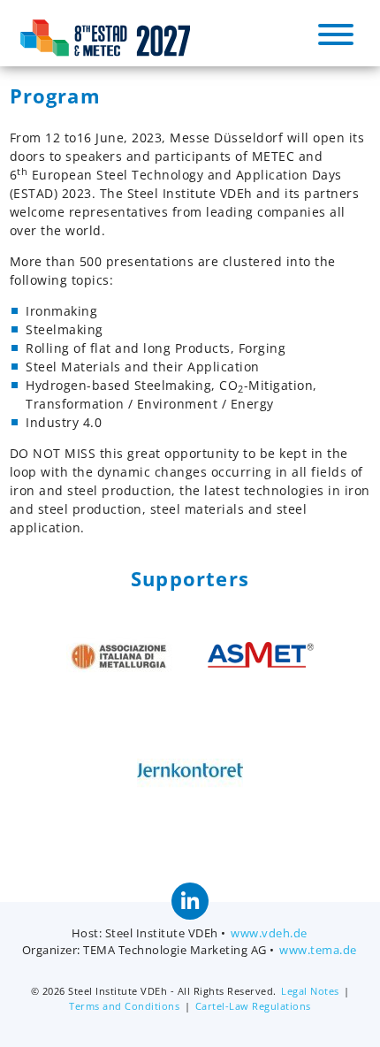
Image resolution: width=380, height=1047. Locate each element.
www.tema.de (318, 950)
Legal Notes (310, 990)
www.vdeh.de (269, 933)
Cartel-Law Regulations (253, 1006)
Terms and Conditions (124, 1006)
